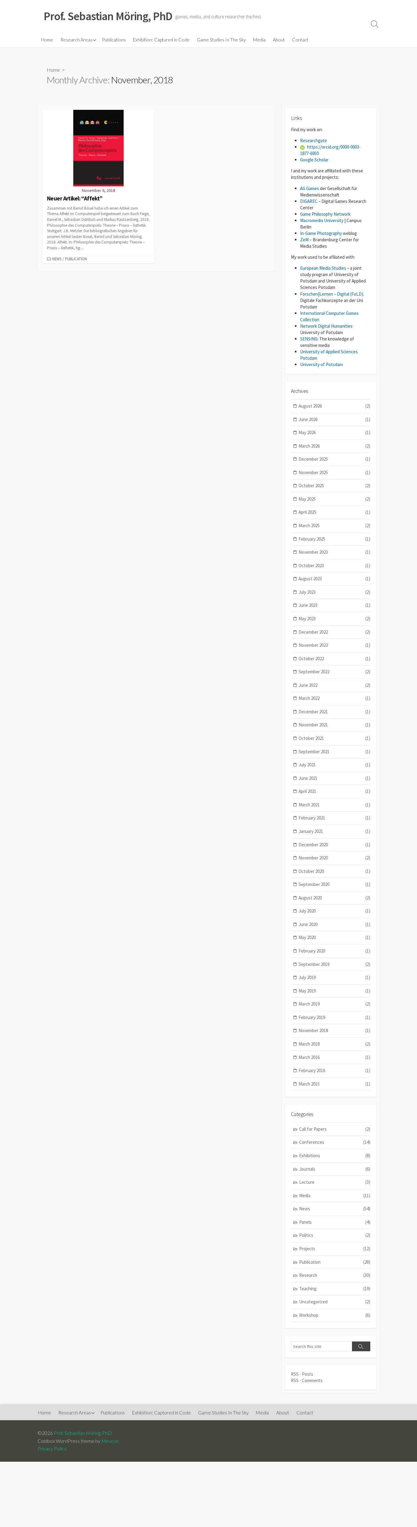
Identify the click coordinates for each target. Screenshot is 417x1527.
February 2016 (334, 1070)
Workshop (334, 1315)
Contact (300, 39)
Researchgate (313, 140)
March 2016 (334, 1057)
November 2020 (334, 858)
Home (47, 39)
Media (259, 39)
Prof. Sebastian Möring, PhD (83, 1433)
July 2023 (334, 592)
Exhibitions (334, 1155)
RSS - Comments (307, 1380)
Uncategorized (334, 1302)
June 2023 (334, 605)
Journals (334, 1169)
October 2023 (334, 565)
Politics (334, 1235)
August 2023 (334, 579)
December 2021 (334, 712)
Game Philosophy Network (325, 214)
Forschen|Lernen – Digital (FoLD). (332, 294)
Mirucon (110, 1441)
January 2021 (334, 831)
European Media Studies (323, 268)
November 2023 (334, 552)
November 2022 (334, 645)
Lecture (334, 1182)
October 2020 (334, 871)
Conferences (334, 1142)
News (56, 258)
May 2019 (334, 991)
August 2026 (334, 406)
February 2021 (334, 818)
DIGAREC (308, 201)
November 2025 (334, 472)
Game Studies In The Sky (221, 39)
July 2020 (334, 911)
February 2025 (334, 539)
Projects (334, 1248)
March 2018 (334, 1044)
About (279, 39)
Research (334, 1275)
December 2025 (334, 459)
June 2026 (334, 419)
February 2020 (334, 951)
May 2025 (334, 499)
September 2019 (334, 964)
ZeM (304, 240)
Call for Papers (334, 1129)
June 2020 (334, 924)
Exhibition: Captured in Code (161, 39)
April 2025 (334, 512)
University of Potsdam (321, 364)
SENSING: (309, 339)
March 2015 (334, 1084)
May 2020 (334, 937)
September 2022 (334, 672)
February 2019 (334, 1017)
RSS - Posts (302, 1374)
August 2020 (334, 898)
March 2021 (334, 805)
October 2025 (334, 485)
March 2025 (334, 525)
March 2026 (334, 446)
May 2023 (334, 618)
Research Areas (76, 39)
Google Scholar (314, 160)
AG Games (309, 188)
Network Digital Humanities (326, 326)
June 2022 (334, 685)
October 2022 (334, 658)
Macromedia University (321, 220)
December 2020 (334, 845)
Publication (76, 258)
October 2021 (334, 738)
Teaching (334, 1288)
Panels (334, 1222)
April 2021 (334, 791)
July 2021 (334, 765)
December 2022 (334, 632)
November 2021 (334, 725)
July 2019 (334, 977)
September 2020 (334, 884)
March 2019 (334, 1004)
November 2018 (334, 1030)
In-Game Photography (321, 233)
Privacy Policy (52, 1448)
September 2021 (334, 751)
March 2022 (334, 698)
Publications (114, 39)
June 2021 (334, 778)
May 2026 (334, 432)
